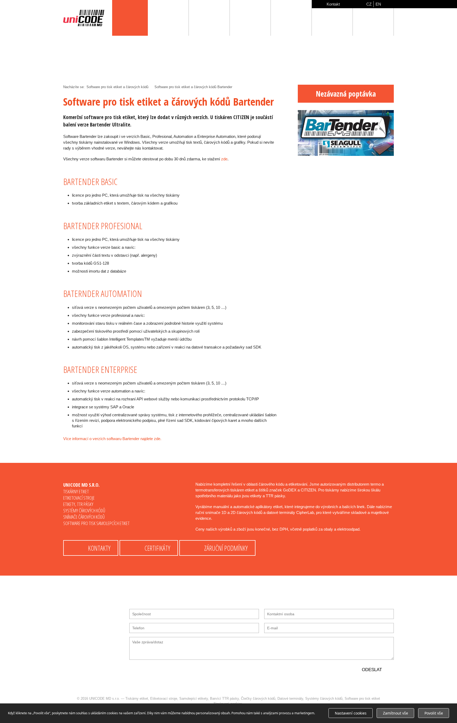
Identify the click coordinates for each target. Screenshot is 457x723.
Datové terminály (290, 699)
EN (378, 4)
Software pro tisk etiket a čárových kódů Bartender (193, 87)
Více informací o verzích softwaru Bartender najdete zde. (112, 438)
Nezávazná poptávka (346, 94)
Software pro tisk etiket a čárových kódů (117, 87)
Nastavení (351, 713)
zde (224, 159)
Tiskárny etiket (76, 491)
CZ (369, 4)
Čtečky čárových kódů (258, 699)
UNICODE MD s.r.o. (104, 699)
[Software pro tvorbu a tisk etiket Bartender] (346, 154)
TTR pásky (85, 504)
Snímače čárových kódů (84, 517)
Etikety (69, 504)
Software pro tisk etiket (362, 699)
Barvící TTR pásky (224, 699)
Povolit (433, 713)
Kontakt (333, 4)
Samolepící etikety (193, 699)
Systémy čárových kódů (84, 510)
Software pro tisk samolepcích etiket (96, 523)
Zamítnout (395, 713)
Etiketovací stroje (79, 498)
